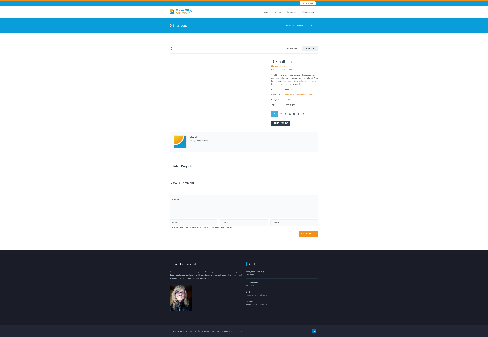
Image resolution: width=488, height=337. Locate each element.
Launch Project (280, 123)
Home (265, 12)
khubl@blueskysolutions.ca (256, 295)
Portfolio (300, 26)
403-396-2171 (252, 285)
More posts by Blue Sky (199, 141)
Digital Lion (237, 331)
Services (277, 12)
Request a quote (308, 12)
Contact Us (291, 12)
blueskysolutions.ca (190, 331)
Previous (292, 48)
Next (308, 48)
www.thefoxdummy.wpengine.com (298, 94)
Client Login (307, 3)
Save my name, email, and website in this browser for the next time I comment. (202, 227)
